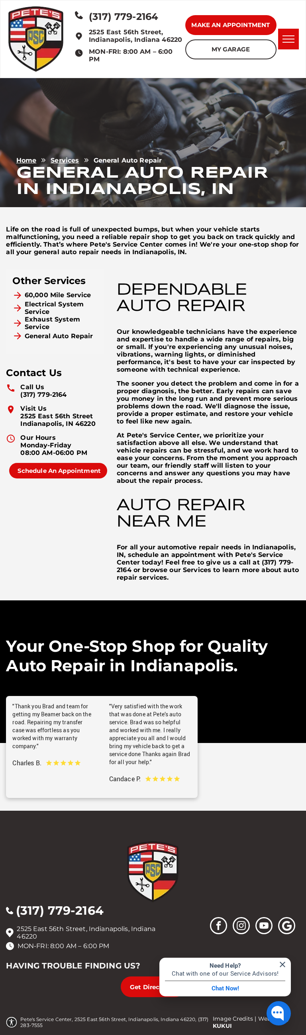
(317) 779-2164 (43, 394)
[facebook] (218, 926)
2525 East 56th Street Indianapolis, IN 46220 (57, 419)
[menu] (288, 39)
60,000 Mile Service (58, 295)
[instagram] (241, 926)
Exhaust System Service (52, 323)
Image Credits (233, 1018)
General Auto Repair (59, 336)
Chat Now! (225, 988)
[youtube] (264, 926)
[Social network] (286, 926)
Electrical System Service (54, 308)
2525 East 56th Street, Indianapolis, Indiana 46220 (135, 35)
